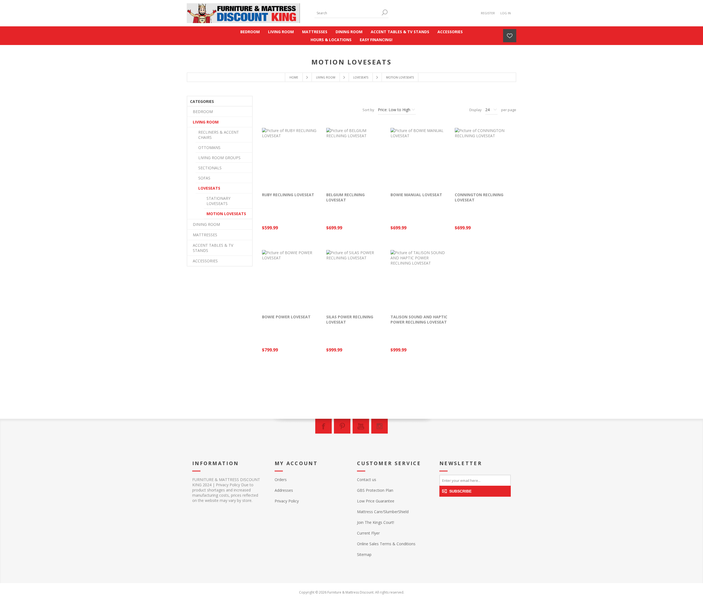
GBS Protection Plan (375, 490)
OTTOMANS (209, 147)
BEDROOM (203, 111)
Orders (281, 479)
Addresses (284, 490)
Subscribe (460, 491)
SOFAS (204, 178)
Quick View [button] (294, 181)
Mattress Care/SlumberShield (383, 511)
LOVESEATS (209, 188)
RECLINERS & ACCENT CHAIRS (218, 135)
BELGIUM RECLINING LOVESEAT (345, 197)
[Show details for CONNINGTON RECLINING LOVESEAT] (484, 157)
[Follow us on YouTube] (361, 426)
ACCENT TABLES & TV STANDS (213, 248)
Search (384, 12)
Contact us (366, 479)
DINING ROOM (206, 224)
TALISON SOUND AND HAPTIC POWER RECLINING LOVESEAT (418, 319)
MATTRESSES (205, 234)
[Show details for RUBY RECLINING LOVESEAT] (291, 157)
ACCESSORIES (205, 260)
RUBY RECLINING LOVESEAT (288, 194)
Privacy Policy (287, 501)
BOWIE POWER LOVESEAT (286, 316)
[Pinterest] (342, 426)
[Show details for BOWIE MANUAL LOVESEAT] (419, 157)
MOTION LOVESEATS (226, 213)
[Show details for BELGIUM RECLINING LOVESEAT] (355, 157)
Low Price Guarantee (375, 501)
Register (488, 13)
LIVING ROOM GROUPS (219, 157)
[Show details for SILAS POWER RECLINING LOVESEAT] (355, 279)
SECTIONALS (210, 167)
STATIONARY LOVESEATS (218, 201)
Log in (505, 13)
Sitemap (364, 554)
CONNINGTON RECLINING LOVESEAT (479, 197)
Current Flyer (368, 533)
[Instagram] (379, 426)
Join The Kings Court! (375, 522)
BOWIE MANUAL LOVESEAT (416, 194)
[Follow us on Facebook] (323, 426)
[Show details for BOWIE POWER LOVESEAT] (291, 279)
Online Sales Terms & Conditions (386, 543)
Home (293, 77)
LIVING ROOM (206, 122)
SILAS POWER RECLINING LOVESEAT (349, 319)
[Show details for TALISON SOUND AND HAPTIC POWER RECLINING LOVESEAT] (419, 279)
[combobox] (347, 13)
